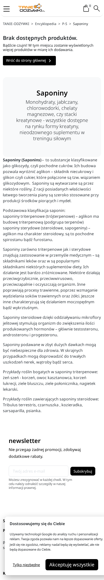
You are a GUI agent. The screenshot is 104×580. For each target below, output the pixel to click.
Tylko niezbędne (26, 564)
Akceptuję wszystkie (71, 564)
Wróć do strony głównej (29, 61)
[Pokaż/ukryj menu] (8, 9)
